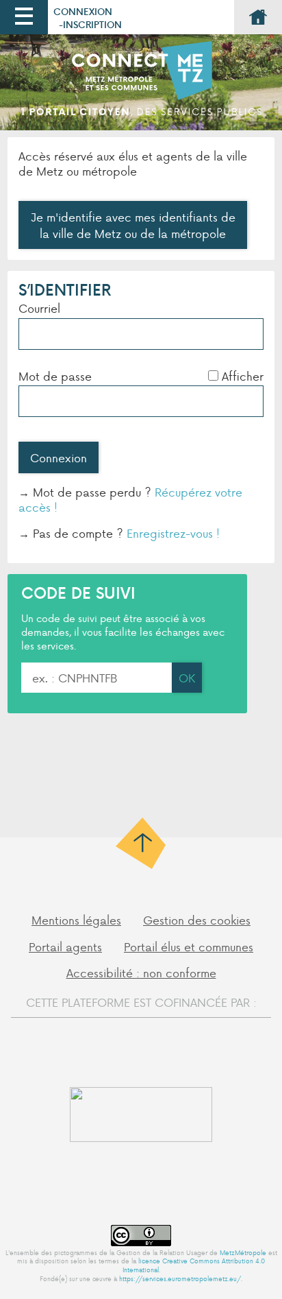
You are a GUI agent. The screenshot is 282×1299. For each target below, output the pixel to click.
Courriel (39, 308)
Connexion (82, 11)
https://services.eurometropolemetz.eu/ (180, 1278)
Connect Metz (141, 85)
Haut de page (141, 843)
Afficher (243, 376)
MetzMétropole (243, 1252)
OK (187, 677)
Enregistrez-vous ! (173, 533)
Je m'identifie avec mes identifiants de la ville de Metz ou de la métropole (133, 224)
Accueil (258, 17)
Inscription (92, 24)
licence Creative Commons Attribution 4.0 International (194, 1265)
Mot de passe (55, 376)
